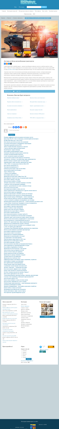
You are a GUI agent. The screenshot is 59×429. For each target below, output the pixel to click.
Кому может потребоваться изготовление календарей (18, 215)
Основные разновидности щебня (12, 284)
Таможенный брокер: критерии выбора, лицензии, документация (21, 275)
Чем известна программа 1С (11, 167)
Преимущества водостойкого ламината (14, 211)
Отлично (25, 350)
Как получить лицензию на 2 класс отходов (15, 281)
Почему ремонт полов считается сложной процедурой (18, 195)
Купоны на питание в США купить (37, 113)
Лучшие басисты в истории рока (12, 256)
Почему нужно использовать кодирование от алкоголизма (19, 218)
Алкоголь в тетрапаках (11, 113)
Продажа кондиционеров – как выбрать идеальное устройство (20, 286)
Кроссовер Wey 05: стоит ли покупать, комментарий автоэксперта (21, 138)
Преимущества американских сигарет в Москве (16, 223)
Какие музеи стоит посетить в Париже (14, 209)
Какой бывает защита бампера (12, 149)
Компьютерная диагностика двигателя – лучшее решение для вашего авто (23, 201)
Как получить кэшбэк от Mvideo (12, 181)
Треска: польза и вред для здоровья (13, 251)
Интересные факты (25, 325)
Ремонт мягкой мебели (11, 109)
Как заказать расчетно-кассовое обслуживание (16, 142)
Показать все (47, 316)
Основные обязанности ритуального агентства (16, 153)
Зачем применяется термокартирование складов (16, 245)
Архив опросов (29, 360)
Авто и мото (23, 304)
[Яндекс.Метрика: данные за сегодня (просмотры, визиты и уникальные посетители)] (44, 349)
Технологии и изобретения (27, 316)
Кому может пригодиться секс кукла (13, 273)
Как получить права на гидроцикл (13, 192)
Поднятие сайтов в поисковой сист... (14, 101)
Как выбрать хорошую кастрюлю (13, 231)
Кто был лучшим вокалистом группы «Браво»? (16, 272)
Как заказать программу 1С (11, 165)
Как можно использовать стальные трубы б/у (16, 214)
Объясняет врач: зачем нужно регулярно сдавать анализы (19, 217)
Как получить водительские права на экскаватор (17, 157)
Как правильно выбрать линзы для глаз (14, 189)
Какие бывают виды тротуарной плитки (14, 264)
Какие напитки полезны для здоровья (14, 253)
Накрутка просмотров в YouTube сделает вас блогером (18, 193)
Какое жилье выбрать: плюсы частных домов (16, 280)
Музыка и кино (24, 311)
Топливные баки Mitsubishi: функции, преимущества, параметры (21, 228)
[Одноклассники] (7, 64)
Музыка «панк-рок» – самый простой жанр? (15, 267)
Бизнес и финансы (25, 306)
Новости (23, 327)
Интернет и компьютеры (26, 324)
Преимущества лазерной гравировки (13, 234)
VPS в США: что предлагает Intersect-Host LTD (16, 164)
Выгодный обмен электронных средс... (38, 101)
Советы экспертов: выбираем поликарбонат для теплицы (19, 200)
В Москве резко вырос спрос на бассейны (15, 168)
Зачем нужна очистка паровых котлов (14, 250)
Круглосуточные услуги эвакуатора (37, 97)
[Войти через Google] (23, 127)
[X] (11, 64)
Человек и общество (25, 322)
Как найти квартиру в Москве (12, 242)
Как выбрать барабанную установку (13, 247)
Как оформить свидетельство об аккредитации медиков (18, 178)
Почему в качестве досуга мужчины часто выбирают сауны (19, 225)
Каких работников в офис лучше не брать (15, 291)
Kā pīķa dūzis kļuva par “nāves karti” (13, 140)
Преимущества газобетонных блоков (13, 240)
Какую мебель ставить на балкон (12, 287)
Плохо (24, 355)
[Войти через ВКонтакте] (16, 127)
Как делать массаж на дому (11, 187)
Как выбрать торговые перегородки (13, 206)
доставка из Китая (12, 69)
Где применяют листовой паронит (13, 237)
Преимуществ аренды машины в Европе (14, 255)
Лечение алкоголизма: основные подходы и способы (17, 182)
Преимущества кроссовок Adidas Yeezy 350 (15, 176)
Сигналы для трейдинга (10, 173)
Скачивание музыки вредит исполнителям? (15, 265)
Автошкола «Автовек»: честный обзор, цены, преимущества (20, 159)
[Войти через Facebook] (18, 127)
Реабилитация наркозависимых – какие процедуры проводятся (20, 283)
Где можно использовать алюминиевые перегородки (17, 143)
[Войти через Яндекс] (21, 127)
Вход (15, 7)
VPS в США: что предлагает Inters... (37, 117)
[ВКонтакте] (5, 64)
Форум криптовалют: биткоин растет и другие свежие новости (20, 190)
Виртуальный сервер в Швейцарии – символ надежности (19, 197)
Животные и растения (26, 312)
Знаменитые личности (26, 319)
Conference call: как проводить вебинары (14, 184)
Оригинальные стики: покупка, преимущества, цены (18, 162)
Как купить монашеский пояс (11, 212)
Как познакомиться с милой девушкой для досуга (17, 220)
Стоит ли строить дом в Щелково (13, 226)
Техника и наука (24, 317)
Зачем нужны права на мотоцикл (12, 170)
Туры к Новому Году (9, 171)
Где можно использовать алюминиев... (15, 105)
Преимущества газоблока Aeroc (12, 258)
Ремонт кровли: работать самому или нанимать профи (18, 198)
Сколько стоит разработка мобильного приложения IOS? (19, 276)
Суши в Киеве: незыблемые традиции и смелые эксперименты (20, 203)
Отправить (11, 134)
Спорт (22, 320)
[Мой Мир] (9, 64)
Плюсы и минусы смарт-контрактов (13, 207)
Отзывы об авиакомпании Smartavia (13, 154)
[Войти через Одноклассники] (26, 127)
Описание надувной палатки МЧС (13, 145)
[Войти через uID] (14, 127)
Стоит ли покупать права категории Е (14, 156)
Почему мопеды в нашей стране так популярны (16, 160)
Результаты (23, 360)
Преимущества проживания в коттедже (14, 236)
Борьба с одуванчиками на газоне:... (37, 105)
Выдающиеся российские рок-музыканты (15, 289)
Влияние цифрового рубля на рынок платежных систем (18, 137)
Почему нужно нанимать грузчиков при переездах (17, 229)
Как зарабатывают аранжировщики (13, 262)
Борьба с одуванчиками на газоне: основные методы (17, 186)
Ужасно (24, 357)
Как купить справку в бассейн (36, 109)
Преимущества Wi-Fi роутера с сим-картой (15, 248)
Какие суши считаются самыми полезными (15, 270)
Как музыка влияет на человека (12, 233)
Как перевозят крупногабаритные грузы (14, 292)
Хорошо (24, 352)
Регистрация (21, 7)
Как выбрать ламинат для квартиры (13, 261)
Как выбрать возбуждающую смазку (13, 151)
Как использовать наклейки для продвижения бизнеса (18, 244)
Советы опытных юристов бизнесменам (14, 148)
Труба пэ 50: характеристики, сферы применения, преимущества (21, 222)
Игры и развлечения (25, 314)
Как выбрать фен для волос (11, 175)
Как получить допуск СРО (11, 278)
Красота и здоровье (25, 309)
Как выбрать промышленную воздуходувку (15, 204)
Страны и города (24, 307)
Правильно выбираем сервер (13, 97)
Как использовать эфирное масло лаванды (15, 269)
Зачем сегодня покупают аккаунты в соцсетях (16, 146)
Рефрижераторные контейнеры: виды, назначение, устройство (20, 259)
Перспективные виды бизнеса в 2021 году (15, 239)
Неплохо (24, 353)
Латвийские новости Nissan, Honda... (14, 117)
